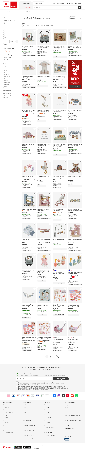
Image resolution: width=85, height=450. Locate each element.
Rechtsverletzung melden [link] (31, 438)
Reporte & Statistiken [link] (71, 405)
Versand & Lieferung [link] (29, 435)
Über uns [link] (68, 407)
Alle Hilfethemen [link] (29, 423)
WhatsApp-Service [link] (50, 427)
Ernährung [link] (48, 422)
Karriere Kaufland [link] (70, 428)
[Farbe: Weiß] (58, 337)
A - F (26, 407)
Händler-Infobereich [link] (50, 435)
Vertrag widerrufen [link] (29, 430)
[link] (38, 3)
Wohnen (6, 417)
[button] (25, 25)
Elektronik (7, 407)
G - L (26, 410)
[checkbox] (10, 21)
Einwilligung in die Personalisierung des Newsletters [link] (36, 387)
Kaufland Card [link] (49, 410)
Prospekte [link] (48, 407)
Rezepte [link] (47, 415)
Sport (6, 425)
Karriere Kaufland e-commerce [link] (73, 431)
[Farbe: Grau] (56, 337)
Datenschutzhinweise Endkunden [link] (73, 420)
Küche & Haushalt (9, 412)
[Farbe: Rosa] (54, 270)
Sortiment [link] (48, 412)
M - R (26, 412)
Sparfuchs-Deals (8, 405)
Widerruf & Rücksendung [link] (30, 428)
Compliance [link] (42, 445)
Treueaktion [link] (48, 417)
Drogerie (6, 422)
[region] (11, 54)
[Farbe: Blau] (56, 270)
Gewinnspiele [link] (49, 420)
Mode (6, 420)
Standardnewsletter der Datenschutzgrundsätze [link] (31, 383)
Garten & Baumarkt (9, 410)
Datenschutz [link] (49, 445)
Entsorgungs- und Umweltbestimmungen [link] (66, 445)
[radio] (10, 30)
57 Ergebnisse (46, 18)
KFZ (5, 427)
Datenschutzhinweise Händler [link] (73, 418)
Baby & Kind (7, 415)
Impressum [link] (35, 445)
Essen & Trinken (8, 430)
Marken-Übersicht (9, 432)
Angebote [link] (48, 405)
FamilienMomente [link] (50, 425)
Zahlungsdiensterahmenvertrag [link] (73, 415)
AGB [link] (55, 445)
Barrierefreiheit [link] (36, 448)
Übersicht (27, 405)
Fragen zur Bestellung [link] (30, 425)
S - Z (26, 415)
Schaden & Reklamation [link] (30, 433)
